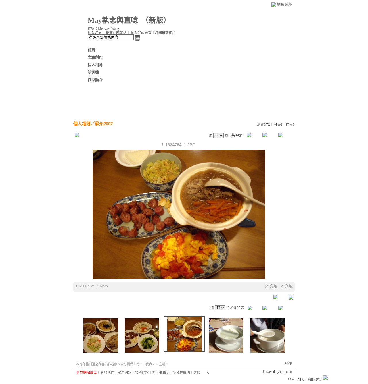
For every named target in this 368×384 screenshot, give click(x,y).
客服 (196, 373)
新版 (156, 20)
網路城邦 (284, 4)
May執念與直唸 (113, 20)
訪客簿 (93, 72)
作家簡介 (95, 80)
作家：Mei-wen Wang (103, 29)
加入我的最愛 (141, 33)
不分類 (271, 286)
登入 (291, 380)
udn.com (286, 372)
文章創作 (95, 57)
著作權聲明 (160, 373)
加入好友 (94, 33)
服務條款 (142, 373)
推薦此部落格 (116, 33)
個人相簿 (95, 65)
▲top (288, 363)
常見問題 (124, 373)
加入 (301, 380)
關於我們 (107, 373)
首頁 (91, 50)
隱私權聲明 (181, 373)
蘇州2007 (104, 123)
